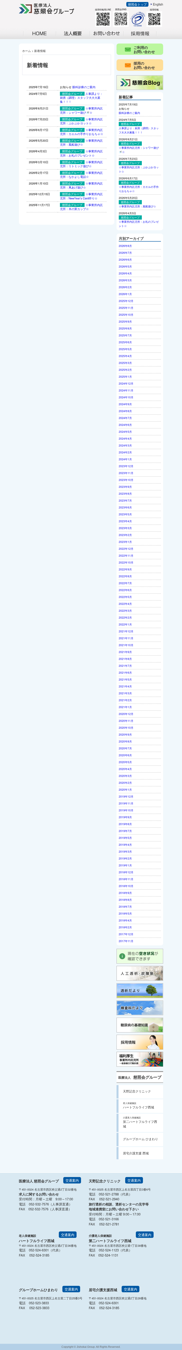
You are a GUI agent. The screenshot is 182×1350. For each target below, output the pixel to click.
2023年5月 (125, 514)
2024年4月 (125, 438)
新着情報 (40, 51)
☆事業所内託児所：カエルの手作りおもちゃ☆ (81, 132)
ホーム (26, 51)
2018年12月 (126, 872)
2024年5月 (125, 431)
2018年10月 (126, 886)
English (158, 4)
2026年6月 (125, 259)
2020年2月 (125, 782)
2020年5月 (125, 762)
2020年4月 (125, 769)
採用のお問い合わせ (144, 65)
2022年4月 (125, 604)
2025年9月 (125, 321)
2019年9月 (125, 817)
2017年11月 (126, 941)
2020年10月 (126, 727)
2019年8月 (125, 824)
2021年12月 (126, 631)
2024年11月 (126, 390)
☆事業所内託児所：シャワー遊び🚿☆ (81, 110)
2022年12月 (126, 548)
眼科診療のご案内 (83, 87)
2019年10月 (126, 810)
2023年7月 (125, 500)
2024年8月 (125, 411)
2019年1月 (125, 865)
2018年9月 (125, 893)
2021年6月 (125, 672)
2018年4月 (125, 920)
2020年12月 (126, 714)
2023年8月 (125, 493)
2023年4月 (125, 521)
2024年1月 (125, 459)
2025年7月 (125, 335)
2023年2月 (125, 535)
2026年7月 (125, 252)
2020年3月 (125, 776)
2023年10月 (126, 480)
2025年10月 (126, 314)
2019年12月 (126, 796)
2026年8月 (125, 246)
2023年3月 (125, 528)
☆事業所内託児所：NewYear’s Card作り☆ (81, 196)
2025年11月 (126, 308)
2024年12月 (126, 383)
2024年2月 (125, 452)
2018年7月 (125, 906)
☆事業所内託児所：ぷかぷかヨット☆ (81, 121)
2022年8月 (125, 576)
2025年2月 (125, 369)
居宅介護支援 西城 (136, 1153)
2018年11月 (126, 879)
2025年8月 (125, 328)
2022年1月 (125, 624)
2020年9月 (125, 734)
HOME (39, 33)
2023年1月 (125, 542)
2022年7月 (125, 583)
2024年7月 (125, 418)
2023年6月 (125, 507)
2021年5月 (125, 679)
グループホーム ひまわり (140, 1139)
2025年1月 (125, 376)
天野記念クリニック (137, 1091)
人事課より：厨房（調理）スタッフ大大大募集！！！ (81, 97)
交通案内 (72, 1180)
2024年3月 (125, 445)
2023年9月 (125, 486)
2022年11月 (126, 555)
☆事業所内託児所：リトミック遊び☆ (81, 164)
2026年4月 (125, 273)
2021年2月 (125, 700)
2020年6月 (125, 755)
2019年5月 (125, 838)
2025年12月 (126, 301)
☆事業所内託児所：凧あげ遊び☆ (81, 185)
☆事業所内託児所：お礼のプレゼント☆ (81, 153)
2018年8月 (125, 899)
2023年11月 (126, 473)
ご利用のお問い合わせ (144, 49)
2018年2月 (125, 927)
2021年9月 (125, 652)
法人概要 (75, 38)
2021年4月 (125, 686)
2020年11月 (126, 721)
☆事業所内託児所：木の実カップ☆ (81, 207)
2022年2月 (125, 617)
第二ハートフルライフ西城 (140, 1122)
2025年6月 (125, 342)
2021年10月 (126, 645)
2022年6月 (125, 590)
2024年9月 (125, 404)
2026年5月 (125, 266)
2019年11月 (126, 803)
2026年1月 (125, 294)
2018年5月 (125, 913)
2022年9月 (125, 569)
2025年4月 (125, 356)
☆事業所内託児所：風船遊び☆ (81, 142)
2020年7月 (125, 748)
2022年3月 (125, 610)
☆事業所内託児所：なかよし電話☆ (81, 175)
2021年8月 (125, 659)
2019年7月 (125, 831)
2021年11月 (126, 638)
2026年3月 (125, 280)
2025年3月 (125, 363)
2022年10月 (126, 562)
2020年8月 (125, 741)
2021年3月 (125, 693)
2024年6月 (125, 425)
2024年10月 (126, 397)
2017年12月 (126, 934)
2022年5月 (125, 597)
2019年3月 (125, 851)
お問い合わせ (109, 38)
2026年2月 (125, 287)
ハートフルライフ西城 (138, 1105)
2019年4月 (125, 844)
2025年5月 (125, 349)
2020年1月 (125, 789)
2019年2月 (125, 858)
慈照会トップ (137, 4)
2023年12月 (126, 466)
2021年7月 (125, 665)
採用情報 (143, 38)
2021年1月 (125, 707)
